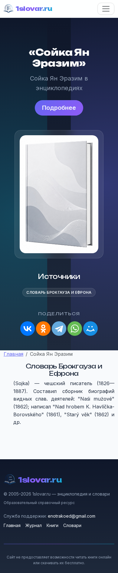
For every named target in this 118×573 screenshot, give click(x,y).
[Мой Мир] (90, 328)
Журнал (33, 525)
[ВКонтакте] (27, 328)
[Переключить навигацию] (105, 9)
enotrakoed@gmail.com (71, 516)
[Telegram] (59, 328)
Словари (72, 525)
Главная (12, 525)
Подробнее (59, 107)
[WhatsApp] (74, 328)
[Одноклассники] (43, 328)
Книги (52, 525)
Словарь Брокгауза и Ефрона (58, 292)
